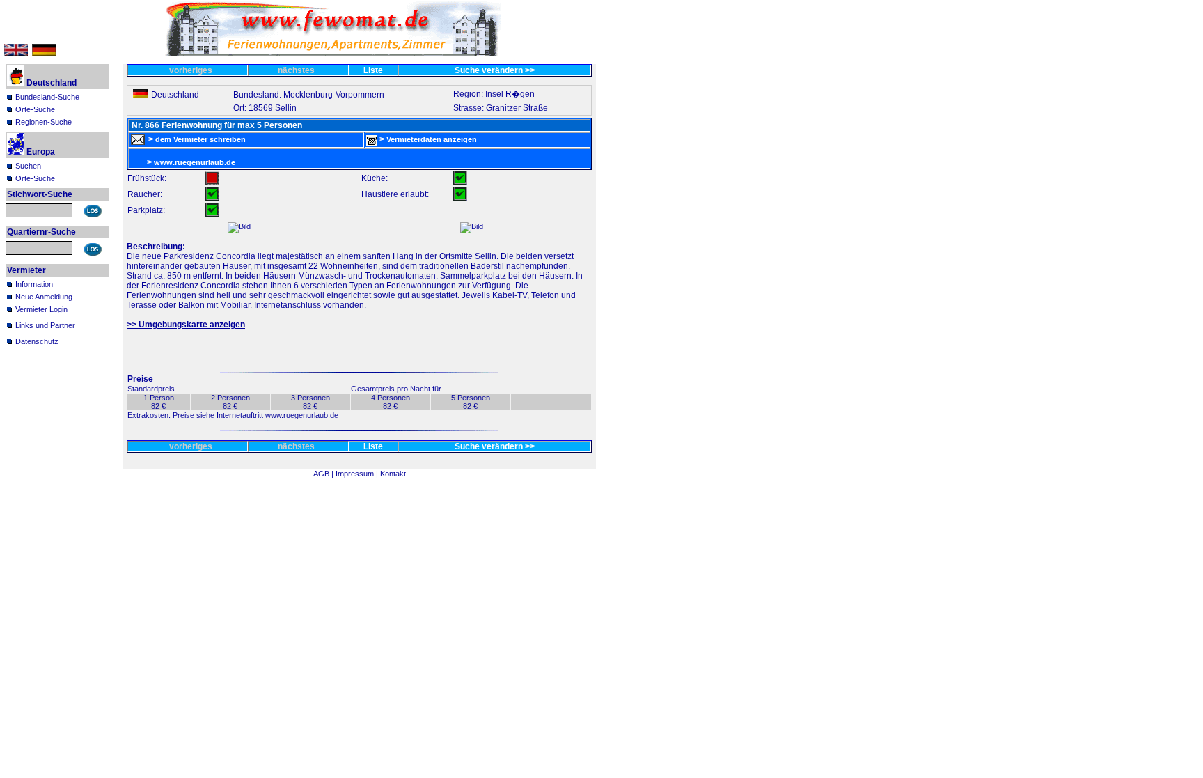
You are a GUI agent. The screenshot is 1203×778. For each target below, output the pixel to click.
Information (34, 284)
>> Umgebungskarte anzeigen (186, 324)
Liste (373, 70)
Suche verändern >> (495, 70)
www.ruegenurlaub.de (194, 162)
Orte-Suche (35, 109)
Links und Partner (45, 325)
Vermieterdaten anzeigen (431, 139)
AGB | (324, 473)
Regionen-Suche (43, 122)
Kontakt (393, 473)
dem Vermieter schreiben (200, 139)
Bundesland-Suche (47, 97)
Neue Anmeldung (43, 297)
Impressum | (358, 473)
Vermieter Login (41, 309)
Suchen (28, 166)
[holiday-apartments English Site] (16, 53)
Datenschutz (36, 341)
